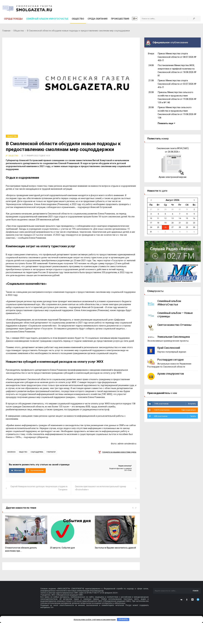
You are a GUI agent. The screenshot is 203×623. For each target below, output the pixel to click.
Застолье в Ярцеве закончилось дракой (115, 548)
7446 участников (175, 404)
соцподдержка (37, 452)
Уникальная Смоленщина (173, 336)
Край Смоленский (168, 347)
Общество (18, 30)
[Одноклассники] (186, 599)
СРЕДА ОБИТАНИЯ (97, 18)
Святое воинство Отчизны (174, 324)
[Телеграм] (197, 599)
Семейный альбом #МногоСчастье (47, 18)
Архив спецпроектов (170, 373)
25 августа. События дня (62, 548)
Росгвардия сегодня (170, 359)
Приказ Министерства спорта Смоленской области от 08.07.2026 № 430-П (177, 57)
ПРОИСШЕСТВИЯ (120, 18)
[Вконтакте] (181, 599)
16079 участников (175, 410)
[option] (26, 535)
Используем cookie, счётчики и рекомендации (95, 619)
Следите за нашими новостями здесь (119, 452)
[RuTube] (192, 599)
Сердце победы (13, 18)
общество (23, 452)
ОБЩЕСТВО (78, 18)
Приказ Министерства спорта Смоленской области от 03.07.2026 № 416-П (177, 84)
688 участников (175, 416)
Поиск (195, 591)
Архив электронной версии (172, 177)
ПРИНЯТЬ (123, 619)
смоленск (11, 452)
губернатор (51, 452)
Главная (6, 30)
